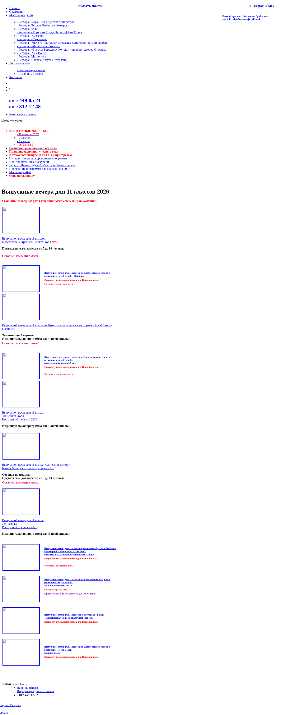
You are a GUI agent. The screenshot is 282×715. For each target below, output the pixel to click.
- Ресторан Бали (27, 28)
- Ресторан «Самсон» (30, 35)
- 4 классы (23, 141)
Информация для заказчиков (35, 691)
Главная (14, 8)
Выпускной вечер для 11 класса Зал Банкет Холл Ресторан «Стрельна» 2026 (23, 416)
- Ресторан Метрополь (31, 56)
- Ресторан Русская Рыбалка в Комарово (43, 25)
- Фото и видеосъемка (31, 70)
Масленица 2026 (20, 172)
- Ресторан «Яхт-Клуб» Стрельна (38, 46)
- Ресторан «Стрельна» (32, 39)
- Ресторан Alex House (31, 53)
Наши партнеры (27, 687)
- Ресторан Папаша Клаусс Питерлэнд (42, 60)
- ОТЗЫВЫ (25, 144)
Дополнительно (19, 63)
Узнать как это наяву (22, 114)
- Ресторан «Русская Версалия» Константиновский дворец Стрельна (61, 49)
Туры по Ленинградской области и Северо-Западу (42, 165)
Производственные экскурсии (29, 161)
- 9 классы (23, 137)
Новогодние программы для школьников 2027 (39, 168)
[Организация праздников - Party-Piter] (9, 87)
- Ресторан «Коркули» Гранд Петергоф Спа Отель (49, 32)
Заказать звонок (89, 6)
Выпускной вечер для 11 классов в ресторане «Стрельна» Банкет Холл (30, 240)
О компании (17, 11)
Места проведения (21, 15)
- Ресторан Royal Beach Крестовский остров (45, 22)
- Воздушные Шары (30, 73)
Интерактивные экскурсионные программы (38, 158)
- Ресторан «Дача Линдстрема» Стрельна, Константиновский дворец (62, 42)
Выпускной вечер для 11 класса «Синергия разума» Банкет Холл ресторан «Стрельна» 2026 (36, 466)
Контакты (15, 77)
